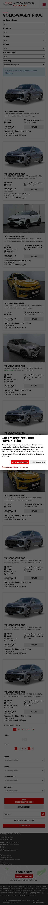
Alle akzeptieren (20, 462)
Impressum (24, 467)
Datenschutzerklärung (10, 467)
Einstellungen (38, 462)
